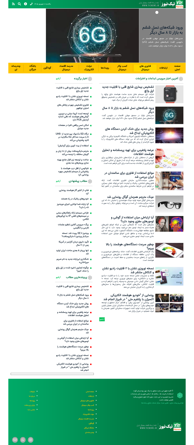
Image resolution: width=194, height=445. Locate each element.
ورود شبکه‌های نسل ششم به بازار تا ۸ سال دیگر (162, 30)
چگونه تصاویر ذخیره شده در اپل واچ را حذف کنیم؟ (72, 269)
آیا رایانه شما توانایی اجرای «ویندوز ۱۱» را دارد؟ (73, 206)
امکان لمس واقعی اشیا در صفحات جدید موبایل (73, 127)
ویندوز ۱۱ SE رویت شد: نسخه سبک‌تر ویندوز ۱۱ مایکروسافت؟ (75, 235)
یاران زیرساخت (29, 405)
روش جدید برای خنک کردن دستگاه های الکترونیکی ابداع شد (129, 131)
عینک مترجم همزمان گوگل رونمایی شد (130, 197)
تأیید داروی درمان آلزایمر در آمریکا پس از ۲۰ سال (74, 243)
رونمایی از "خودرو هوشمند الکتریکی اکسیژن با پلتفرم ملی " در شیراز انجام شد (128, 297)
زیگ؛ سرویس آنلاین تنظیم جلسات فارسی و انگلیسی (73, 226)
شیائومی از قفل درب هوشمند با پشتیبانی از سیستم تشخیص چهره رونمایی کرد (73, 172)
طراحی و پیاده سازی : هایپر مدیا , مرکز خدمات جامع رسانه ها (162, 403)
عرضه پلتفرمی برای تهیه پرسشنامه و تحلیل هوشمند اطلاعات (128, 152)
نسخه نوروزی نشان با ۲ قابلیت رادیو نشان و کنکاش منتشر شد (128, 270)
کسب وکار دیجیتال (122, 68)
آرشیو (102, 319)
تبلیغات (32, 391)
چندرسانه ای (15, 68)
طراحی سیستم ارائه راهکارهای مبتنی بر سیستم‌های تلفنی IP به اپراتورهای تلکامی (72, 216)
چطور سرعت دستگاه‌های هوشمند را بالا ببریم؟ (130, 246)
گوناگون (47, 68)
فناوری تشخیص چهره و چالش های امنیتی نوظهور (73, 107)
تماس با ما (31, 409)
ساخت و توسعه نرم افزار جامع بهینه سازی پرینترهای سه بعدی (73, 161)
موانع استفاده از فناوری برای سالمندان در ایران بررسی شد (129, 175)
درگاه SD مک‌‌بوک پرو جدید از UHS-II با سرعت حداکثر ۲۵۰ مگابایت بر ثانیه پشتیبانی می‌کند (72, 137)
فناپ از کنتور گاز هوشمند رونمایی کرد (74, 192)
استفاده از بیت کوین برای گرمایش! (73, 145)
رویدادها (105, 68)
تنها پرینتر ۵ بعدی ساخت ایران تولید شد (72, 252)
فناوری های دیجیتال (145, 68)
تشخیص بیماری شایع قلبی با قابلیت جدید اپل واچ (128, 89)
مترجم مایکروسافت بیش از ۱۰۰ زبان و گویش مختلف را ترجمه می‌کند (72, 153)
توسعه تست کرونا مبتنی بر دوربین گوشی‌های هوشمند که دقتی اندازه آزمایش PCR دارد (73, 117)
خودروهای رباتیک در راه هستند (75, 199)
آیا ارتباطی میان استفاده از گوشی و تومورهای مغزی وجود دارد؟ (132, 219)
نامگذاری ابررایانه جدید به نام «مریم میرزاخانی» (73, 261)
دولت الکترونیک (89, 68)
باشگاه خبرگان (32, 68)
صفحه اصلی (177, 68)
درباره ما (32, 396)
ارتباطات (163, 68)
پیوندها (32, 400)
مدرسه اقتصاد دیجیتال (66, 68)
